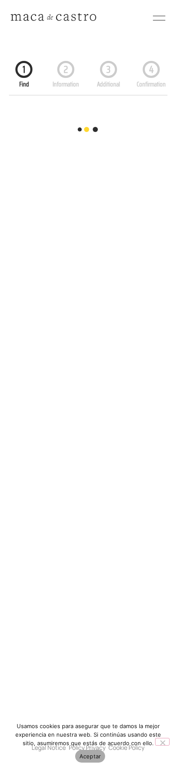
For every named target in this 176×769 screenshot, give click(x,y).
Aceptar (90, 756)
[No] (162, 742)
